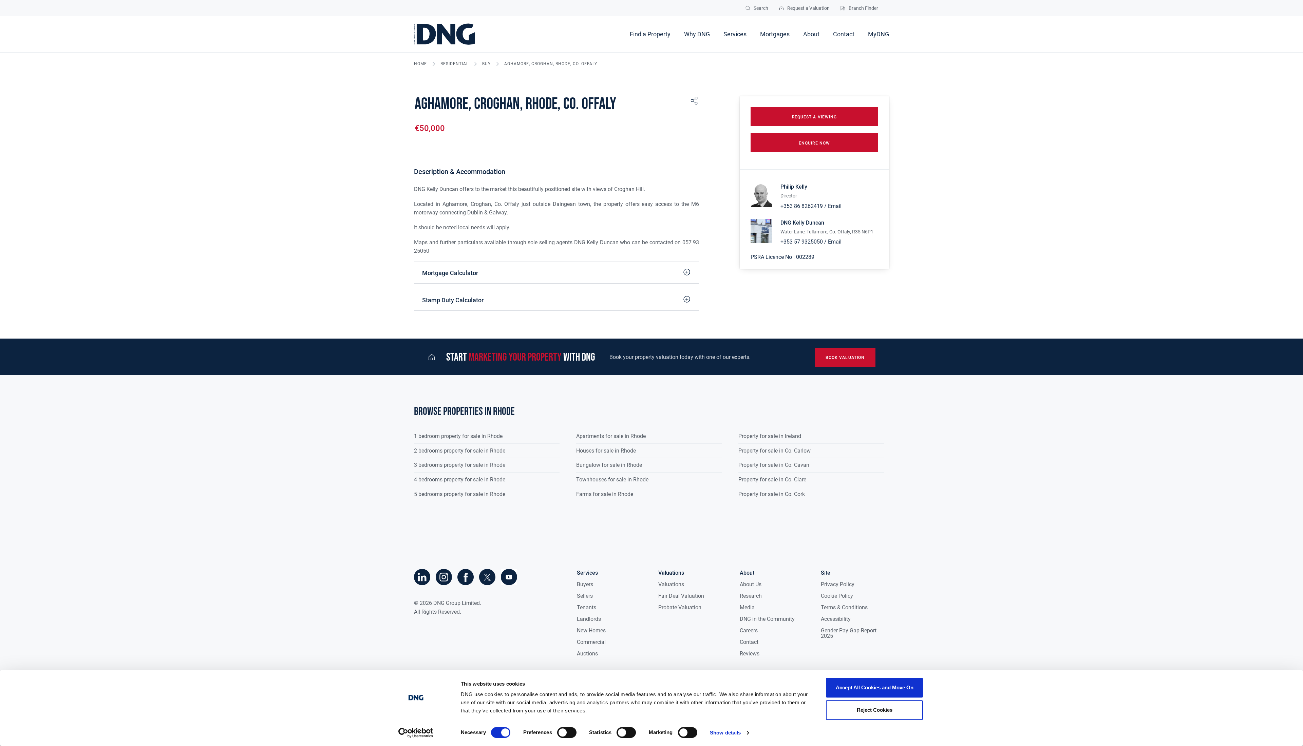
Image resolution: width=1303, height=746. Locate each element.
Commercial (591, 642)
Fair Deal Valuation (681, 596)
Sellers (585, 596)
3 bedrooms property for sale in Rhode (459, 465)
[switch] (567, 732)
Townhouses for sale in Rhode (612, 479)
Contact (843, 34)
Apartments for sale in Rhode (611, 436)
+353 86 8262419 (801, 206)
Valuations (671, 584)
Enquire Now (814, 143)
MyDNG (878, 34)
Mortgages (775, 34)
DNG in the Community (767, 619)
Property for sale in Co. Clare (772, 479)
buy (486, 64)
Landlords (589, 619)
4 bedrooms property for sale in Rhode (459, 479)
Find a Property (650, 34)
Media (747, 607)
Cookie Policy (837, 596)
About (811, 34)
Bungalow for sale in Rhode (609, 465)
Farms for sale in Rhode (604, 494)
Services (735, 34)
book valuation (845, 357)
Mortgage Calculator (450, 272)
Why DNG (697, 34)
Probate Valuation (679, 607)
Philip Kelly (793, 187)
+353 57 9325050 (801, 241)
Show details (725, 732)
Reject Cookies (874, 710)
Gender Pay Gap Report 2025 (848, 633)
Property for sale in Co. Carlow (774, 450)
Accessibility (836, 619)
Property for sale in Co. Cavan (773, 465)
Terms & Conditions (844, 607)
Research (751, 596)
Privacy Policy (837, 584)
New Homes (591, 630)
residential (454, 64)
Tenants (586, 607)
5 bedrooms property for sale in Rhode (459, 494)
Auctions (587, 653)
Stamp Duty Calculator (453, 300)
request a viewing (814, 117)
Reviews (749, 653)
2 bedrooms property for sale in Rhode (459, 450)
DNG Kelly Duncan (802, 222)
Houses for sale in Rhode (606, 450)
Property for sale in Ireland (769, 436)
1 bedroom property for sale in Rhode (458, 436)
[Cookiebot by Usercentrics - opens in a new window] (416, 733)
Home (420, 64)
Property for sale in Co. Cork (771, 494)
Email (835, 206)
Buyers (585, 584)
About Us (750, 584)
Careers (749, 630)
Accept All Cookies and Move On (874, 687)
